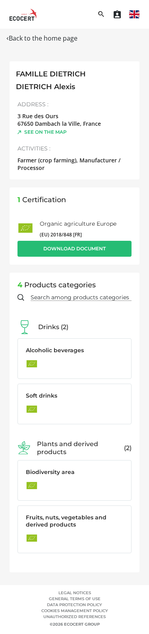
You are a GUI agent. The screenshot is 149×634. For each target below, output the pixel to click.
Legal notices (74, 592)
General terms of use (75, 598)
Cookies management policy (74, 610)
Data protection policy (74, 604)
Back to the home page (43, 38)
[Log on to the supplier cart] (117, 14)
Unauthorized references (74, 616)
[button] (134, 14)
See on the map (45, 132)
